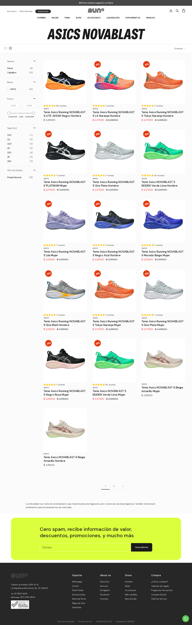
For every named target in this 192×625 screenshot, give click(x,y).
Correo (75, 586)
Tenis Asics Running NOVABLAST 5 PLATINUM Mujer (65, 183)
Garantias (76, 607)
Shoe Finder (77, 590)
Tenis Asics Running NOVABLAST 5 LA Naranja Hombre (114, 114)
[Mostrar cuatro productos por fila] (10, 48)
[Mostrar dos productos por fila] (5, 48)
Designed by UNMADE (125, 621)
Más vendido (131, 594)
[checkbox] (20, 68)
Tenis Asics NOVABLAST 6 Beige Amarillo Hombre (64, 459)
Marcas (150, 17)
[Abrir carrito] (183, 10)
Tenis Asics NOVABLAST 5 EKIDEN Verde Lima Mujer (109, 392)
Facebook (104, 594)
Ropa (78, 17)
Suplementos (132, 17)
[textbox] (13, 105)
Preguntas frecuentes (162, 590)
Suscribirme (141, 547)
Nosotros (104, 581)
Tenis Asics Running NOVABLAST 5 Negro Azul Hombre (114, 253)
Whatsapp (77, 581)
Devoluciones (78, 594)
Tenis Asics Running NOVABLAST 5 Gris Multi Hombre (65, 323)
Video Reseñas (25, 11)
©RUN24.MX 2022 (104, 621)
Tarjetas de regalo (160, 586)
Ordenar (178, 48)
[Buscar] (177, 10)
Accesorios (93, 17)
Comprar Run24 (158, 594)
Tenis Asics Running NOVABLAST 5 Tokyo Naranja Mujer (114, 323)
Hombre (41, 17)
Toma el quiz (43, 11)
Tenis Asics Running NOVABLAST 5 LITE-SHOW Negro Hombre (65, 114)
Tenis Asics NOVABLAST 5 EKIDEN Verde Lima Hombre (160, 183)
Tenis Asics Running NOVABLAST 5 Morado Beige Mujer (163, 253)
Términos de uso (85, 621)
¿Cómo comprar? (159, 581)
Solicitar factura (159, 598)
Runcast (104, 586)
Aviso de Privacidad (65, 621)
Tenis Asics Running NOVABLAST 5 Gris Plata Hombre (114, 183)
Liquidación (112, 17)
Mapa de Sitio (78, 603)
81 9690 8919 (20, 593)
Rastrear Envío (79, 598)
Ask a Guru (12, 11)
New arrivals (130, 598)
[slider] (8, 113)
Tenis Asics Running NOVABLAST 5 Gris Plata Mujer (163, 323)
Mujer (55, 17)
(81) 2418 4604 (27, 597)
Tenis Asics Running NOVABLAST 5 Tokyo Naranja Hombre (163, 114)
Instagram (105, 590)
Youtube (104, 598)
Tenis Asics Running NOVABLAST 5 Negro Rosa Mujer (65, 392)
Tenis (67, 17)
